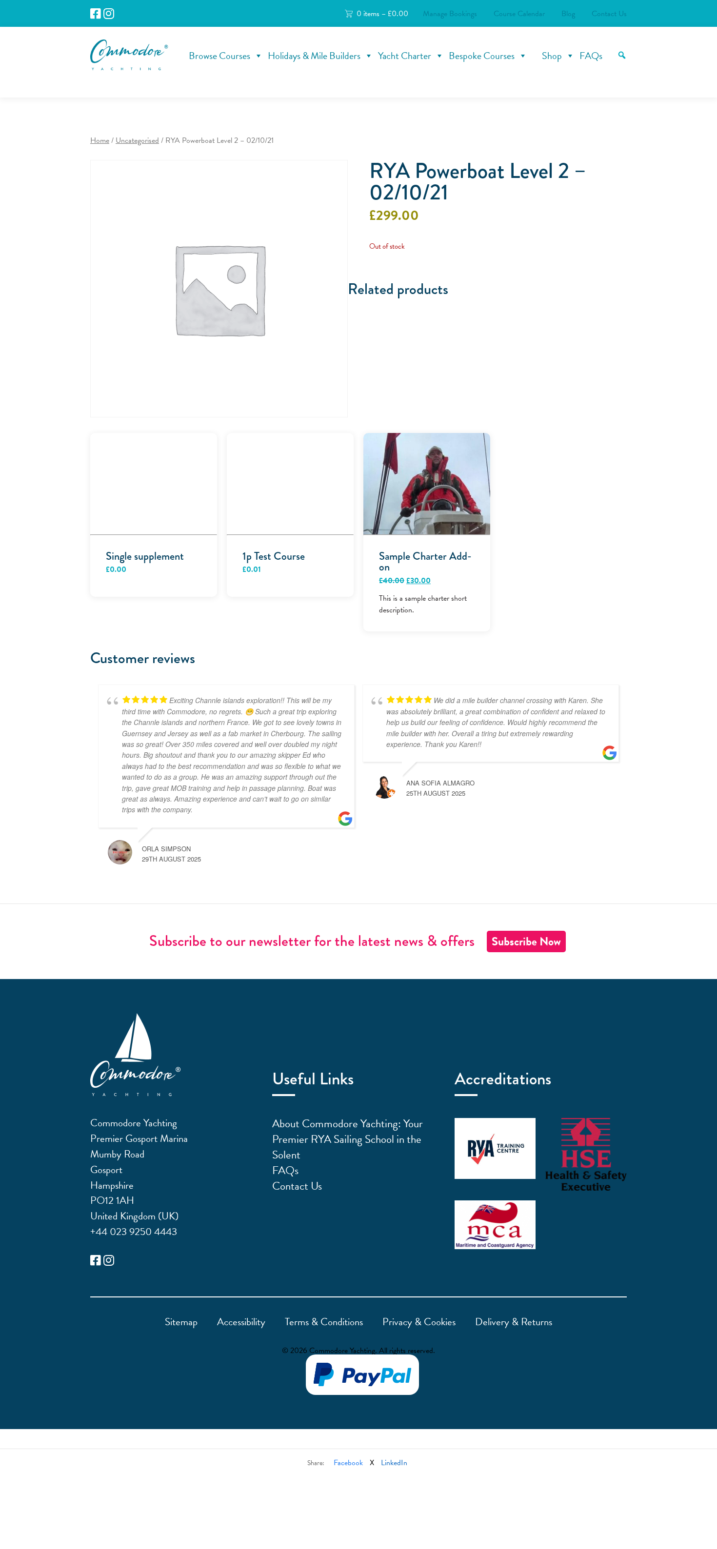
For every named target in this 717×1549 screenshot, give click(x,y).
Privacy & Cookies (419, 1322)
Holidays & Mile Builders (314, 55)
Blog (568, 14)
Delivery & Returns (513, 1322)
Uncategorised (137, 140)
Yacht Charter (404, 55)
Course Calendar (519, 14)
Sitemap (181, 1322)
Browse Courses (219, 55)
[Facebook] (95, 14)
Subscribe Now (526, 941)
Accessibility (241, 1322)
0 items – (382, 14)
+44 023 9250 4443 (133, 1231)
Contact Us (609, 14)
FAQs (590, 55)
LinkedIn (394, 1463)
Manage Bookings (450, 14)
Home (99, 140)
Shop (552, 55)
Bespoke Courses (482, 55)
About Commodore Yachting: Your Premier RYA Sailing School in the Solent (347, 1139)
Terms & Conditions (324, 1322)
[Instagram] (108, 14)
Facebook (348, 1463)
